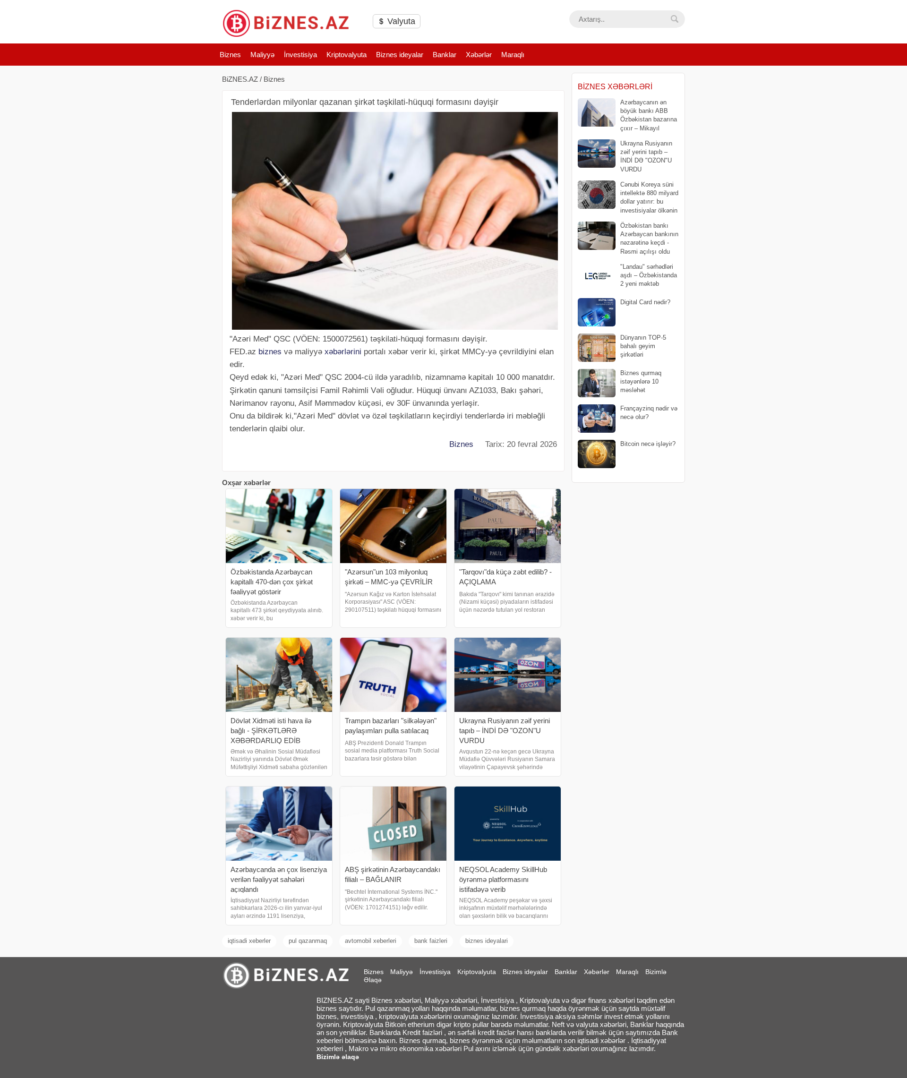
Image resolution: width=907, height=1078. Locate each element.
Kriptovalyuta (346, 55)
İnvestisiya (300, 55)
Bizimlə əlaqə (338, 1057)
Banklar (444, 55)
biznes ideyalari (486, 940)
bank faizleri (430, 940)
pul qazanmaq (308, 940)
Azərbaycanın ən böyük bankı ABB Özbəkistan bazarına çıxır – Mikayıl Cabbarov (627, 115)
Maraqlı (512, 55)
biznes (270, 351)
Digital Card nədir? (645, 302)
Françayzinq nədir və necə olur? (648, 412)
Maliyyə (262, 55)
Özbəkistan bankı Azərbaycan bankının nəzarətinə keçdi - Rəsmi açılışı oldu (649, 238)
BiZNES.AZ (240, 79)
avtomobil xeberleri (370, 940)
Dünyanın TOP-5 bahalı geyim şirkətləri (643, 346)
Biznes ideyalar (399, 55)
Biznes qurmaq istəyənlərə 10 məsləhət (640, 381)
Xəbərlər (479, 55)
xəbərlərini (343, 351)
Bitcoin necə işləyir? (648, 443)
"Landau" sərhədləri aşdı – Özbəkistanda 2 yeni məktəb (648, 275)
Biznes (230, 55)
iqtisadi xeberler (249, 940)
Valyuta (400, 21)
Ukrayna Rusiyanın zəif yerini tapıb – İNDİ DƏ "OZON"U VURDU (646, 156)
